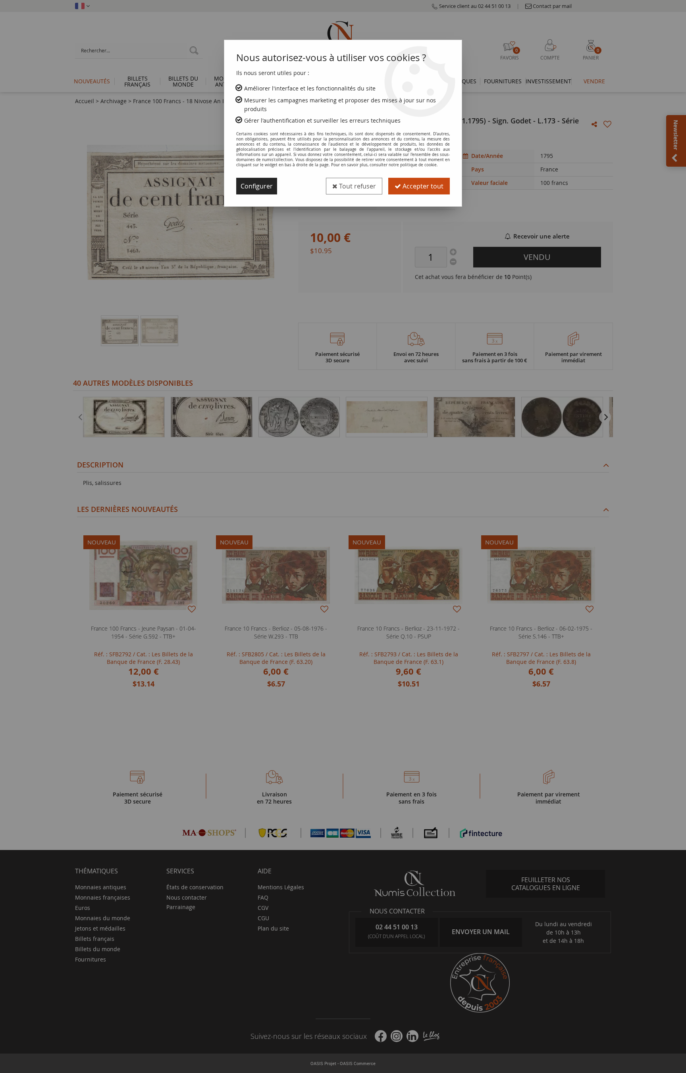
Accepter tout (422, 186)
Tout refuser (356, 186)
